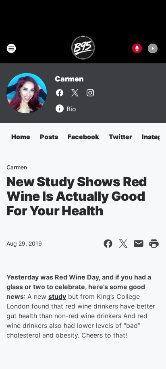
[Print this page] (154, 243)
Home (20, 137)
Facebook (83, 137)
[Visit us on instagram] (90, 93)
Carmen (69, 79)
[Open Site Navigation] (11, 48)
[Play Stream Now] (153, 48)
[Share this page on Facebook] (108, 243)
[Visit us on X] (75, 93)
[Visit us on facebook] (59, 93)
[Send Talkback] (137, 48)
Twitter (120, 137)
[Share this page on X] (123, 243)
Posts (49, 137)
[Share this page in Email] (138, 243)
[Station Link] (83, 48)
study (57, 296)
